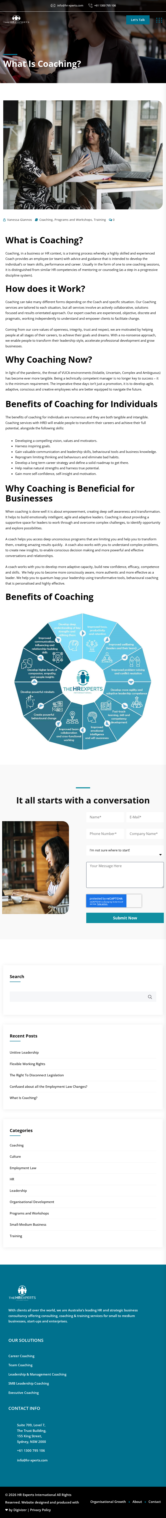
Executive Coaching (23, 1392)
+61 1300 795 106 (105, 5)
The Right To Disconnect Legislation (37, 1075)
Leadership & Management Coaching (37, 1374)
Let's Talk (138, 20)
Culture (15, 1156)
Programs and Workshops (73, 220)
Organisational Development (32, 1202)
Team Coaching (20, 1365)
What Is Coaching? (23, 1098)
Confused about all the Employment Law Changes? (48, 1086)
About (137, 1501)
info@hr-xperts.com (70, 5)
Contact (154, 1501)
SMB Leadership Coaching (28, 1383)
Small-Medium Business (28, 1224)
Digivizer (20, 1510)
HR (12, 1179)
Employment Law (23, 1168)
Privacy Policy (40, 1510)
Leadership (18, 1190)
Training (100, 220)
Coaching (46, 220)
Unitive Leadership (24, 1052)
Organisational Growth (108, 1501)
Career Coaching (21, 1356)
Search (17, 976)
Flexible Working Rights (27, 1064)
